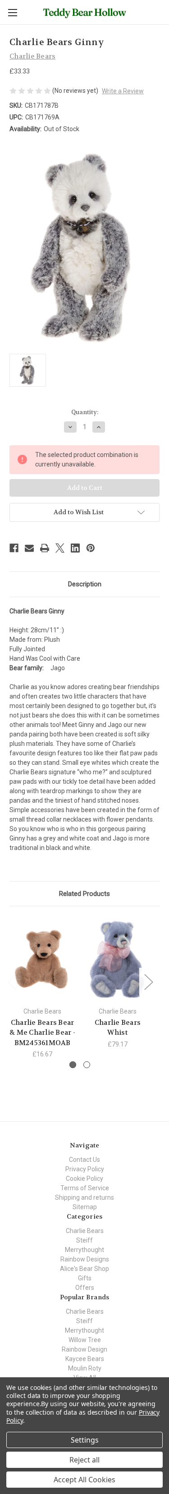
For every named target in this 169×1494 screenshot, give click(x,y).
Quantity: (84, 412)
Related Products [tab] (84, 894)
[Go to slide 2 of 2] (86, 1064)
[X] (59, 548)
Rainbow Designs (84, 1259)
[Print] (44, 548)
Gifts (84, 1278)
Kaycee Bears (84, 1358)
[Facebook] (13, 548)
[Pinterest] (90, 548)
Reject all (84, 1460)
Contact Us (84, 1159)
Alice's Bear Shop (84, 1268)
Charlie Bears (85, 1230)
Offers (84, 1287)
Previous (12, 981)
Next (148, 981)
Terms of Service (84, 1188)
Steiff (84, 1240)
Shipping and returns (84, 1197)
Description (84, 584)
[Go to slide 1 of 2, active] (72, 1064)
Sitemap (85, 1207)
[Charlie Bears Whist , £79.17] (117, 959)
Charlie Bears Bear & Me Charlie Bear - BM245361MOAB (42, 1032)
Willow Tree (85, 1339)
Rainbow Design (84, 1349)
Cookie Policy (84, 1178)
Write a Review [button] (123, 91)
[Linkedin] (75, 548)
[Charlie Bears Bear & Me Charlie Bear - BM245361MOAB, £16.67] (42, 959)
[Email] (29, 548)
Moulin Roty (84, 1368)
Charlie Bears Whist (118, 1027)
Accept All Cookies (84, 1480)
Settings (85, 1440)
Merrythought (84, 1249)
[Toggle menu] (12, 12)
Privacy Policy (84, 1169)
